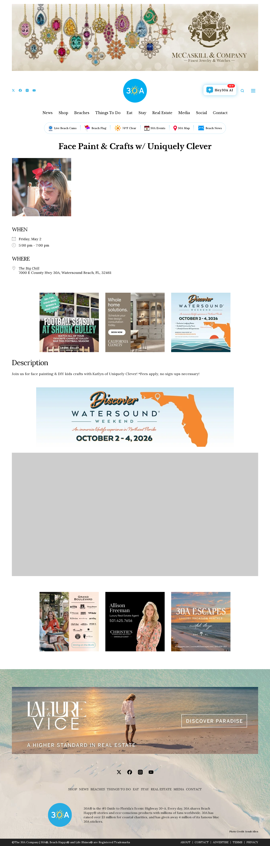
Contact (220, 113)
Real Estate (162, 113)
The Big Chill (29, 268)
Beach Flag (99, 128)
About (185, 842)
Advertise (220, 842)
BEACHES (98, 789)
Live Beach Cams (65, 128)
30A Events (157, 128)
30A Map (184, 128)
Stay (142, 113)
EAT (136, 789)
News (47, 113)
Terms (237, 842)
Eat (129, 113)
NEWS (84, 789)
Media (184, 113)
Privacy (252, 842)
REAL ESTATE (161, 789)
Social (201, 113)
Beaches (81, 113)
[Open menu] (253, 91)
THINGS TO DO (119, 789)
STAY (145, 789)
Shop (63, 113)
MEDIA (179, 789)
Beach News (214, 128)
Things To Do (108, 113)
